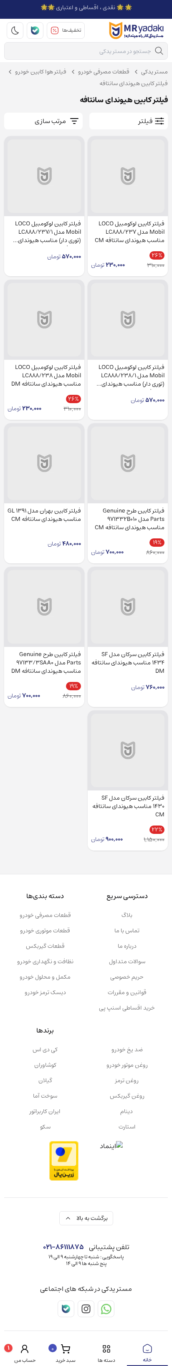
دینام (127, 1111)
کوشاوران (45, 1065)
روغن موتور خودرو (127, 1065)
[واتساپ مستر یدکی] (106, 1308)
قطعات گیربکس (45, 946)
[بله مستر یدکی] (35, 30)
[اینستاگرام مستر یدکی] (86, 1308)
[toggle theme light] (15, 30)
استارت (127, 1127)
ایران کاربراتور (45, 1111)
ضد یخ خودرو (127, 1050)
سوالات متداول (127, 962)
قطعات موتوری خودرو (45, 931)
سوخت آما (45, 1096)
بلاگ (126, 915)
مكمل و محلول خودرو (45, 977)
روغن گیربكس (127, 1096)
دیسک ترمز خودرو (45, 992)
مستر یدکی (154, 72)
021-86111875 (63, 1247)
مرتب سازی (50, 121)
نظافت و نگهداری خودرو (45, 962)
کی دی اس (45, 1050)
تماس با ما (126, 931)
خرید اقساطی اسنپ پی (127, 1008)
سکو (45, 1127)
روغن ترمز (127, 1081)
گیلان (45, 1081)
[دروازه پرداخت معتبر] (63, 1161)
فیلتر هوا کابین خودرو (40, 72)
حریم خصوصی (127, 977)
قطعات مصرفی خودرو (103, 72)
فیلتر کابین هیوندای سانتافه (133, 83)
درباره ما (127, 946)
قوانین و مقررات (127, 992)
